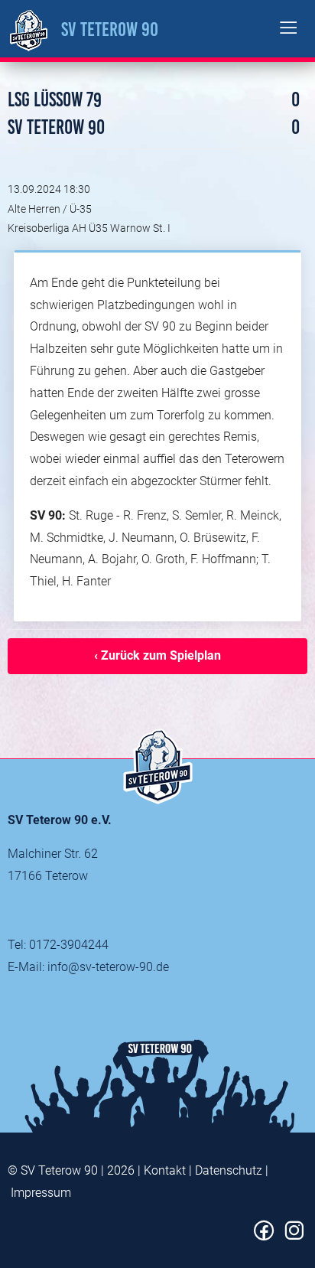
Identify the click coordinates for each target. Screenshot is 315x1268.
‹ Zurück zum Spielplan (157, 655)
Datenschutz (228, 1170)
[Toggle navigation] (289, 28)
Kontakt (165, 1170)
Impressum (41, 1192)
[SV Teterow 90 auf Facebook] (264, 1236)
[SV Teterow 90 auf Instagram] (294, 1236)
